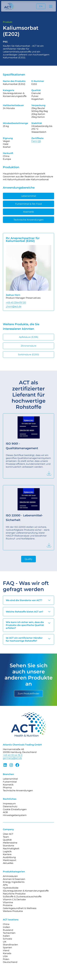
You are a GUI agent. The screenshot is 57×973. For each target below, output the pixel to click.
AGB (5, 812)
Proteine (7, 905)
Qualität (7, 839)
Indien (6, 927)
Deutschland (10, 962)
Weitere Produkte (13, 911)
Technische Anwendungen (29, 219)
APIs (5, 885)
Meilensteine (10, 842)
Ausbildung (9, 857)
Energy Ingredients (13, 882)
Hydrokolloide (10, 888)
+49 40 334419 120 (16, 302)
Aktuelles (8, 863)
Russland (8, 930)
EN (40, 6)
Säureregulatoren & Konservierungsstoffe (26, 890)
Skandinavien (10, 944)
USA (5, 956)
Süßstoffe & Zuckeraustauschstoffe (22, 896)
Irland (6, 950)
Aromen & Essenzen (14, 879)
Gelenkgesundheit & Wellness (19, 908)
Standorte (8, 845)
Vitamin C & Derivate (14, 899)
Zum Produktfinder (28, 693)
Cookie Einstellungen (15, 809)
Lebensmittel (28, 196)
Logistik (7, 851)
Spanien (7, 947)
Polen (6, 959)
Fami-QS (36, 141)
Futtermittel (10, 781)
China (6, 924)
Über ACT (8, 834)
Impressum (9, 803)
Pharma (7, 787)
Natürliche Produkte (14, 893)
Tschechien (9, 933)
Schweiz (7, 938)
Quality (28, 559)
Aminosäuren (10, 876)
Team (6, 837)
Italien (6, 936)
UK (4, 941)
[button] (50, 6)
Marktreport (9, 860)
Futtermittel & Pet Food (28, 204)
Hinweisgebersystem (15, 815)
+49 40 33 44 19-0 (12, 755)
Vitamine (8, 902)
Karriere (7, 854)
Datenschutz (10, 806)
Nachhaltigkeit (11, 848)
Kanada (7, 953)
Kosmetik (28, 211)
